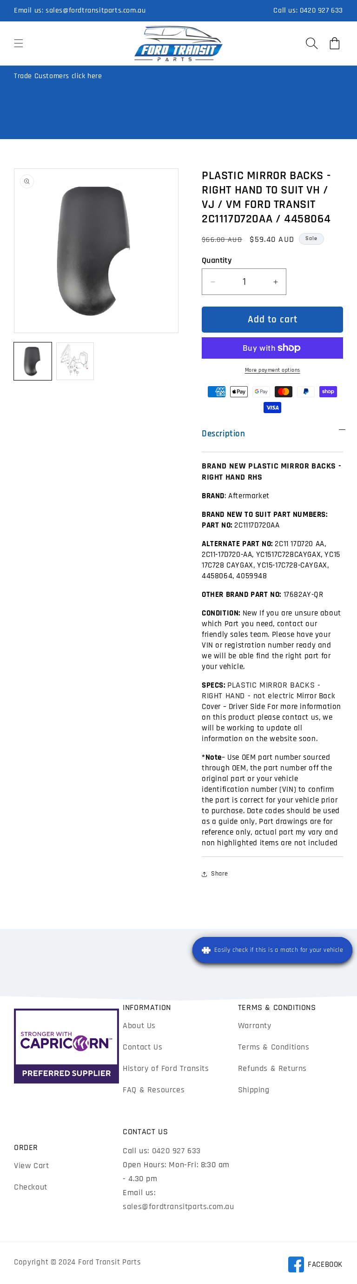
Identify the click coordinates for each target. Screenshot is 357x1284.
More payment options (272, 370)
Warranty (254, 1025)
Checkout (30, 1187)
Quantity (216, 260)
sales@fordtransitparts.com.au (95, 10)
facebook (315, 1266)
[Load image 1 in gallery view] (33, 361)
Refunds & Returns (272, 1068)
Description (223, 434)
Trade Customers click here (58, 76)
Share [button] (219, 873)
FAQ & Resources (154, 1089)
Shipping (254, 1089)
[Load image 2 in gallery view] (75, 361)
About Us (139, 1025)
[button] (18, 43)
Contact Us (142, 1047)
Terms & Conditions (274, 1047)
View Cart (31, 1165)
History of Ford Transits (166, 1068)
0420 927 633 (321, 10)
